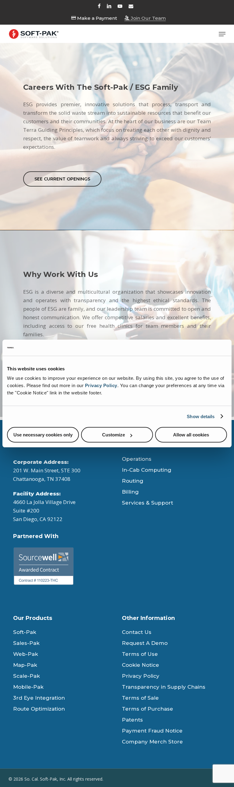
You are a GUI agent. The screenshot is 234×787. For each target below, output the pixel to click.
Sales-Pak (26, 643)
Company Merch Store (152, 742)
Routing (132, 481)
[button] (222, 34)
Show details (200, 416)
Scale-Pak (26, 676)
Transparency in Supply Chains (163, 687)
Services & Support (147, 503)
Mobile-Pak (28, 687)
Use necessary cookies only (43, 434)
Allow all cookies (191, 434)
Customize (113, 434)
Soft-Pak (24, 632)
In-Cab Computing (146, 470)
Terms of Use (140, 654)
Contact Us (136, 632)
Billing (130, 492)
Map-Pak (25, 665)
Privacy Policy (101, 385)
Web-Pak (25, 654)
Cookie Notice (140, 665)
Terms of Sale (140, 698)
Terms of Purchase (147, 709)
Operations (136, 459)
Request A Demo (145, 643)
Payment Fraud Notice (152, 731)
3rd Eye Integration (39, 698)
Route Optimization (39, 709)
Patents (132, 720)
